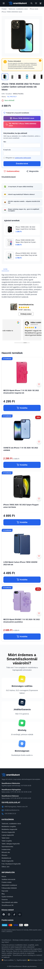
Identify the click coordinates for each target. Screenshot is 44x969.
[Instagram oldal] (9, 914)
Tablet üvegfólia (7, 841)
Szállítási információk (8, 879)
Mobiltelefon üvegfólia (9, 826)
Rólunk (4, 876)
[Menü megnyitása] (4, 3)
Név (4, 142)
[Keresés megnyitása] (31, 3)
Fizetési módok (6, 882)
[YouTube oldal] (20, 914)
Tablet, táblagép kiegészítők (11, 844)
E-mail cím (7, 150)
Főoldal (4, 9)
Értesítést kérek (22, 163)
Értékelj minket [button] (26, 314)
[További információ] (40, 60)
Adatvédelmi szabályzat (9, 885)
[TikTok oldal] (14, 914)
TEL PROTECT (12, 96)
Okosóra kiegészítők (8, 832)
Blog (3, 894)
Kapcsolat (5, 891)
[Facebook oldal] (4, 914)
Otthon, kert (5, 866)
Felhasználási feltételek (9, 888)
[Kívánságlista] (36, 3)
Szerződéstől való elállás (10, 902)
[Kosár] (40, 3)
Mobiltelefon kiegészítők (9, 829)
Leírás (5, 269)
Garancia (5, 899)
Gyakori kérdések (7, 896)
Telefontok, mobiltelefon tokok (18, 9)
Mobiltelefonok (6, 858)
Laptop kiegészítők (8, 835)
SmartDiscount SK (7, 905)
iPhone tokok (34, 9)
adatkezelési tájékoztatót (23, 158)
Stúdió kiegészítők (7, 861)
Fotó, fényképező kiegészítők (11, 864)
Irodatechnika (6, 849)
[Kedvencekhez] (39, 384)
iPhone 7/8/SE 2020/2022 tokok (12, 12)
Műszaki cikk (6, 852)
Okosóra (4, 855)
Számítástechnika (7, 846)
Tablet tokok (5, 838)
